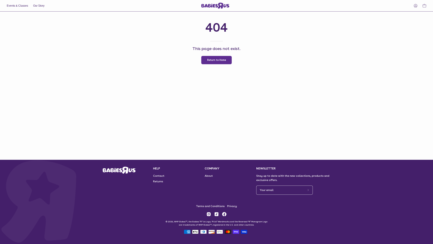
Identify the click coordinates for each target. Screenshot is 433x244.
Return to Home (216, 60)
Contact (158, 175)
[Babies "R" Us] (215, 6)
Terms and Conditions (210, 206)
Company (212, 168)
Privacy (232, 206)
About (209, 175)
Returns (158, 181)
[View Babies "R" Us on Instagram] (208, 214)
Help (156, 168)
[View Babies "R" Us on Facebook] (224, 214)
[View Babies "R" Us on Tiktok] (216, 214)
